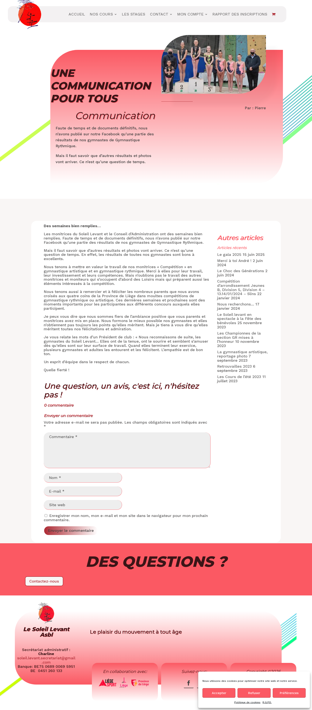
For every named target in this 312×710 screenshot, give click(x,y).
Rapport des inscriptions (239, 14)
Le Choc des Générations (240, 271)
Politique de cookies (247, 702)
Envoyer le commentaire (71, 530)
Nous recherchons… (235, 304)
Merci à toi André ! (234, 260)
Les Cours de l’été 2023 (239, 376)
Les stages (133, 14)
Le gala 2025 (229, 254)
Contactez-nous (44, 581)
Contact (159, 14)
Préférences (289, 693)
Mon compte (190, 14)
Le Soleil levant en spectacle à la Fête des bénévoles (239, 318)
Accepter (219, 693)
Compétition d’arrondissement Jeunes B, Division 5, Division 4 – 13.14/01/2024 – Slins (241, 287)
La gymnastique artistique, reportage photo (242, 354)
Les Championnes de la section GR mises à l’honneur (239, 337)
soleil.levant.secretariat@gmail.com (46, 660)
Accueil (77, 14)
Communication (115, 115)
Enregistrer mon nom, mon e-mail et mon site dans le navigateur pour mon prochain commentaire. (126, 517)
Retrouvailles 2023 (234, 366)
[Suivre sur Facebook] (189, 683)
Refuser (254, 693)
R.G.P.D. (267, 702)
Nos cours (101, 14)
